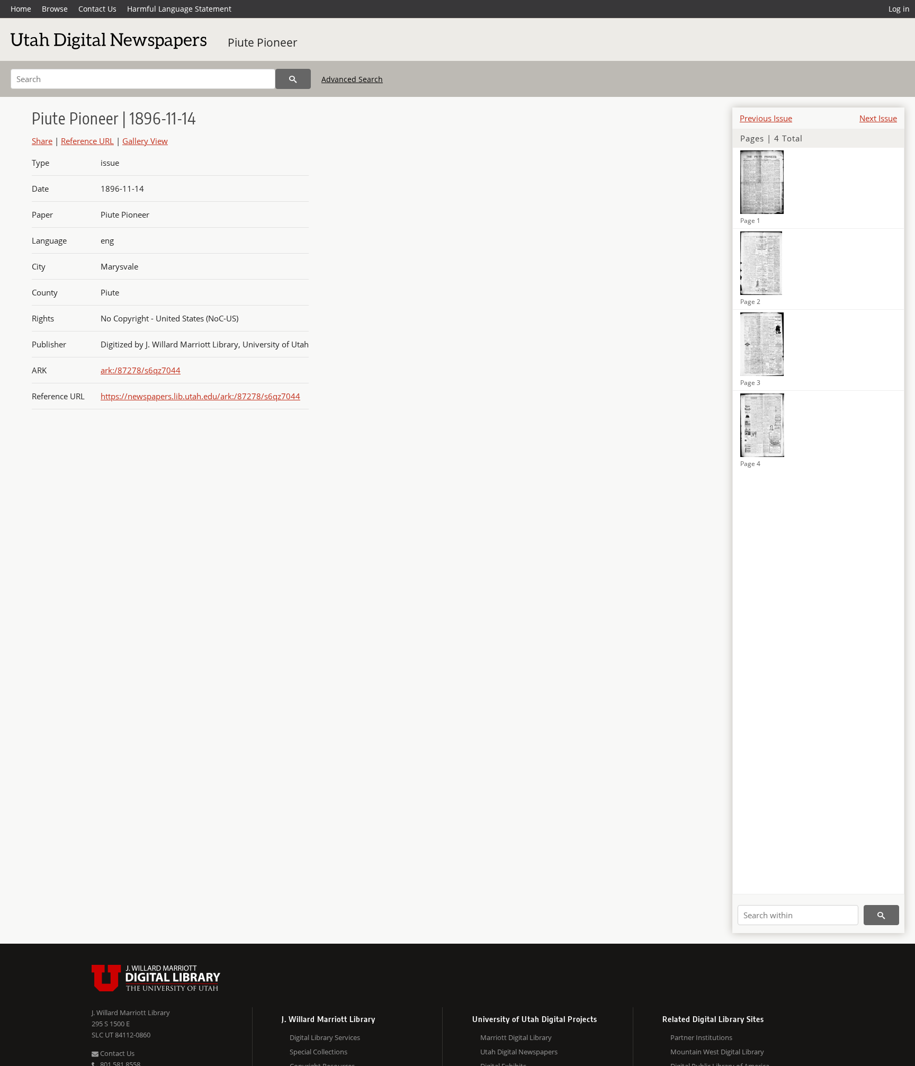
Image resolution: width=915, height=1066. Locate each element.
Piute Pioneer (263, 42)
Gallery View (145, 141)
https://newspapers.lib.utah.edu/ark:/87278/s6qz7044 (200, 396)
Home (21, 9)
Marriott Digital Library (516, 1037)
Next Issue (878, 118)
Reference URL (87, 141)
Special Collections (318, 1051)
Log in (899, 9)
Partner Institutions (701, 1037)
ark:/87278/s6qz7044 (141, 370)
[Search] (293, 79)
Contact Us (97, 9)
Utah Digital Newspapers (519, 1051)
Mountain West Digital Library (717, 1051)
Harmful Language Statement (179, 9)
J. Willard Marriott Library (131, 1012)
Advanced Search (352, 79)
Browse (55, 9)
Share (42, 141)
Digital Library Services (325, 1037)
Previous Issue (766, 118)
